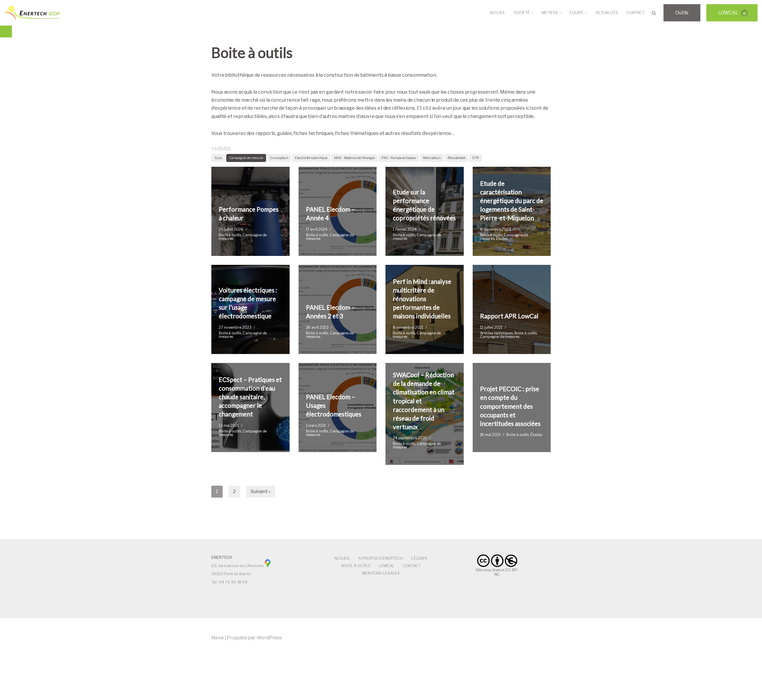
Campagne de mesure (246, 158)
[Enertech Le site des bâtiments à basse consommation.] (32, 12)
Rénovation (432, 158)
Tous (218, 158)
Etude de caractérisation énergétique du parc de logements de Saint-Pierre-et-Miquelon (511, 201)
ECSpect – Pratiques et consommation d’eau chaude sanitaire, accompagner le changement (250, 397)
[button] (532, 13)
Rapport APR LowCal (509, 316)
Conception (279, 158)
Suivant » (261, 491)
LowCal (728, 12)
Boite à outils (230, 235)
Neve (217, 638)
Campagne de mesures (243, 237)
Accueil (497, 12)
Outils (681, 12)
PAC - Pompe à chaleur (399, 158)
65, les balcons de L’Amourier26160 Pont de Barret (237, 565)
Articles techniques (496, 333)
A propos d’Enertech (380, 558)
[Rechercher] (654, 13)
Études (502, 238)
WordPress (269, 638)
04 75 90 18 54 (233, 582)
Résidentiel (456, 158)
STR (475, 158)
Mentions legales (381, 573)
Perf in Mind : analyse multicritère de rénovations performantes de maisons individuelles (422, 299)
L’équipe (419, 558)
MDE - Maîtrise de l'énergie (354, 158)
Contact (635, 12)
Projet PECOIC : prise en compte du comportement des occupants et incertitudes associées (510, 406)
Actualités (607, 12)
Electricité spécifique (311, 158)
